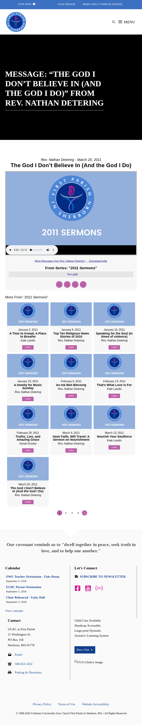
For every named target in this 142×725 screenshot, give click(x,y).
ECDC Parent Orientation (23, 587)
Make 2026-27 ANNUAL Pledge (102, 4)
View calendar (14, 611)
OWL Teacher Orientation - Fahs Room (32, 576)
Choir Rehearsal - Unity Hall (25, 597)
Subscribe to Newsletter (103, 576)
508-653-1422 (23, 664)
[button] (113, 22)
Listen (28, 347)
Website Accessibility (95, 704)
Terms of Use (66, 704)
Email (18, 654)
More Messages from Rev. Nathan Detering (59, 260)
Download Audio (98, 260)
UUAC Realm (66, 4)
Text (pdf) (72, 274)
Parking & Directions (28, 672)
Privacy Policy (42, 704)
